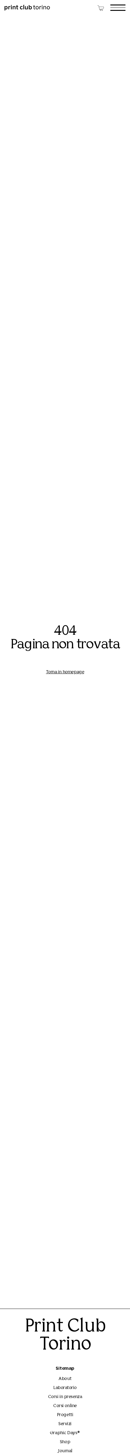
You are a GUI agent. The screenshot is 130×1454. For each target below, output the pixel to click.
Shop (65, 1442)
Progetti (65, 1415)
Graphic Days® (65, 1433)
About (65, 1379)
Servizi (65, 1424)
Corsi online (65, 1406)
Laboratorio (65, 1388)
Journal (65, 1451)
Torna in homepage (65, 672)
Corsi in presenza (65, 1397)
